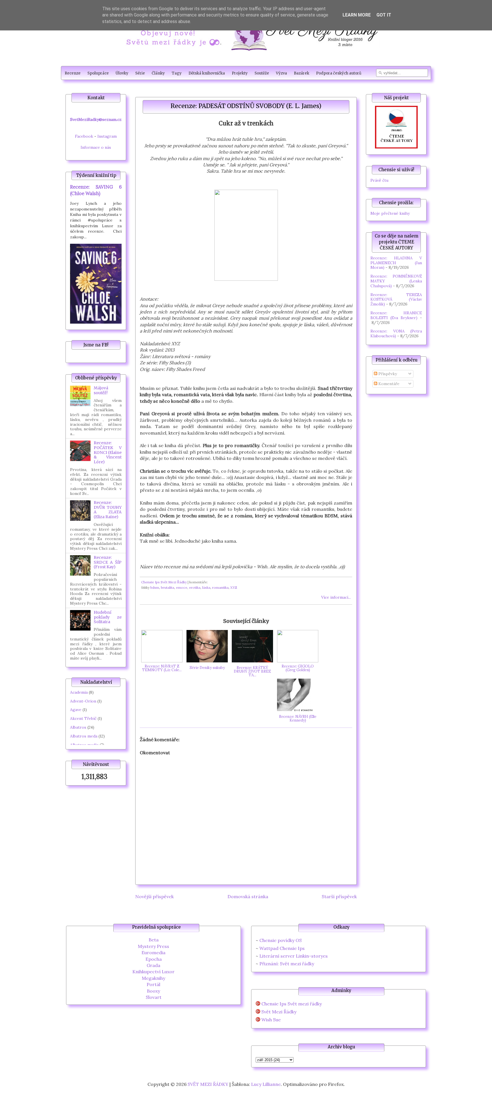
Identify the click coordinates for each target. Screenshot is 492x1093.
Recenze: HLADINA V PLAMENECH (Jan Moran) (396, 262)
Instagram (107, 136)
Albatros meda (83, 736)
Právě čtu (379, 180)
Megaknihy (153, 978)
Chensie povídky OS (280, 940)
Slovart (153, 997)
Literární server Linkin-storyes (293, 956)
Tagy (177, 73)
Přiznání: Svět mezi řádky (286, 963)
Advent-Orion (83, 701)
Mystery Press (153, 946)
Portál (153, 984)
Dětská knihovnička (206, 73)
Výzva (281, 73)
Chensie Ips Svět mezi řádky (291, 1004)
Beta (154, 940)
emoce (181, 587)
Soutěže (262, 73)
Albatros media (84, 744)
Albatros (78, 727)
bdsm (154, 587)
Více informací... (336, 597)
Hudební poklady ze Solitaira (108, 617)
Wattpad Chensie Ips (282, 948)
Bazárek (301, 73)
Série (140, 73)
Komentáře (388, 383)
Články (158, 73)
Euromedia (153, 952)
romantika (220, 587)
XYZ (233, 587)
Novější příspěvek (154, 896)
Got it (383, 15)
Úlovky (122, 73)
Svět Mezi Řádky (278, 1012)
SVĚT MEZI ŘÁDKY (208, 1084)
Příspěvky (387, 373)
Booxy (153, 991)
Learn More (357, 15)
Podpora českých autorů (338, 73)
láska (206, 587)
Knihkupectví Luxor (153, 971)
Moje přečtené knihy (390, 213)
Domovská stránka (247, 896)
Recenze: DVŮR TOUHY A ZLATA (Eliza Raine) (108, 509)
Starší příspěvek (339, 896)
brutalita (167, 587)
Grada (153, 965)
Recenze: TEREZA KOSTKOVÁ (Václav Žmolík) (396, 299)
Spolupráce (98, 73)
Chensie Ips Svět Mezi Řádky (164, 582)
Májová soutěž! (101, 390)
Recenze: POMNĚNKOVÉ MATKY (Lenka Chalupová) (396, 281)
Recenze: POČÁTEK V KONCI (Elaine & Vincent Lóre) (108, 452)
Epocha (153, 959)
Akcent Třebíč (83, 718)
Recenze (73, 73)
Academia (79, 692)
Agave (75, 709)
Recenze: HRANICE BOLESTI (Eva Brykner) (396, 315)
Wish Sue (271, 1019)
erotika (194, 587)
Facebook (84, 136)
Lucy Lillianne (266, 1084)
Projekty (240, 73)
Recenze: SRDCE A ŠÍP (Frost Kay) (108, 562)
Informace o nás (96, 147)
